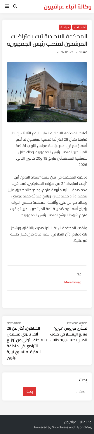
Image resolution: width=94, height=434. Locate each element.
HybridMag (83, 427)
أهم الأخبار (79, 27)
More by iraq (73, 282)
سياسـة (65, 27)
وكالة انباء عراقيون (68, 6)
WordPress (60, 427)
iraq (84, 52)
